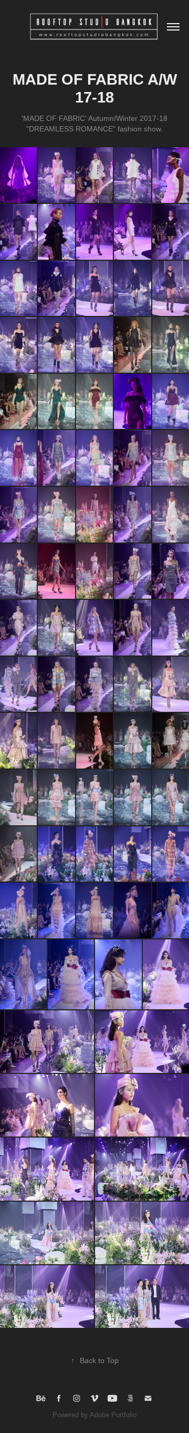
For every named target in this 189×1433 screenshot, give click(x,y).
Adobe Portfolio (113, 1415)
